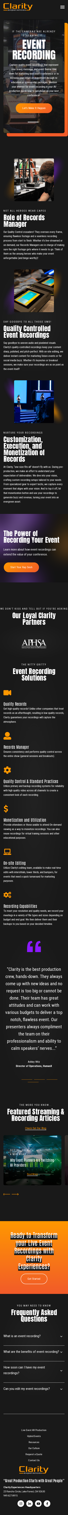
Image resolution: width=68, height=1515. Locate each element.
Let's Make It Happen (34, 108)
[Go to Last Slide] (6, 1194)
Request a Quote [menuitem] (34, 1454)
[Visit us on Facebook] (20, 1503)
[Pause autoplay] (7, 634)
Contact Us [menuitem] (34, 1460)
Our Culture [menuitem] (34, 1448)
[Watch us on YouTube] (38, 1503)
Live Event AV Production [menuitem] (33, 1430)
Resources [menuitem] (34, 1442)
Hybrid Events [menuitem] (34, 1436)
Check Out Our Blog (35, 1128)
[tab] (33, 122)
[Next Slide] (16, 1194)
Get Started (34, 1278)
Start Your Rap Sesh (21, 567)
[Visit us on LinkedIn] (29, 1503)
